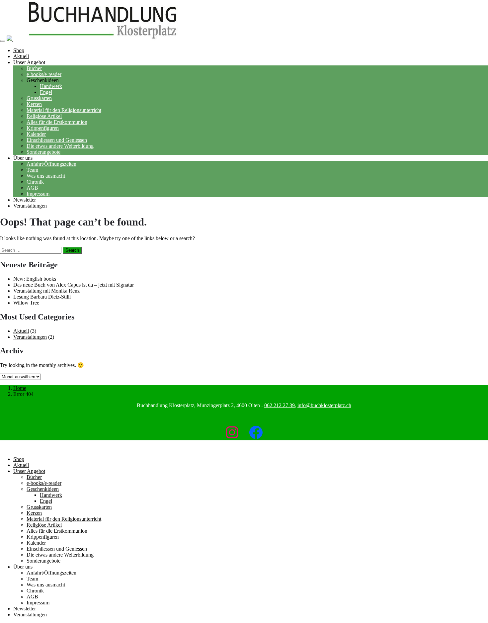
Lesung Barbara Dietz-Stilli (42, 297)
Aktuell (21, 331)
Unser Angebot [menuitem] (29, 471)
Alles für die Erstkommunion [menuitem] (57, 531)
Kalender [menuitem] (36, 543)
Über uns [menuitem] (23, 567)
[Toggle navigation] (2, 41)
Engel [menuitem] (46, 501)
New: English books (34, 279)
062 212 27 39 (279, 405)
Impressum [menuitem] (38, 602)
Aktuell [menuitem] (21, 465)
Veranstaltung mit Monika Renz (46, 291)
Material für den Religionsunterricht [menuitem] (64, 519)
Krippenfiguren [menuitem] (43, 537)
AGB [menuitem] (32, 596)
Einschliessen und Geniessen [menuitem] (57, 549)
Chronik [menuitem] (35, 590)
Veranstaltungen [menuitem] (30, 614)
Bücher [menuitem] (34, 477)
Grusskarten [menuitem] (39, 507)
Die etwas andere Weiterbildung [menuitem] (60, 555)
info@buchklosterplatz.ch (324, 405)
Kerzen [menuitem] (34, 513)
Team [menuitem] (32, 578)
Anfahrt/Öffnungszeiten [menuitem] (51, 573)
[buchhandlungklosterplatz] (100, 39)
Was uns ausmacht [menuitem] (46, 584)
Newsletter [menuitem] (24, 608)
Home (19, 388)
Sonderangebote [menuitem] (43, 561)
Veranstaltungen (30, 337)
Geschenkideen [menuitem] (43, 489)
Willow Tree (26, 303)
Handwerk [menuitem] (51, 495)
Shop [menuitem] (18, 459)
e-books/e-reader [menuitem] (44, 483)
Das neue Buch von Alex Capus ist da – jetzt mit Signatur (73, 285)
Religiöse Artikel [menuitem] (44, 525)
